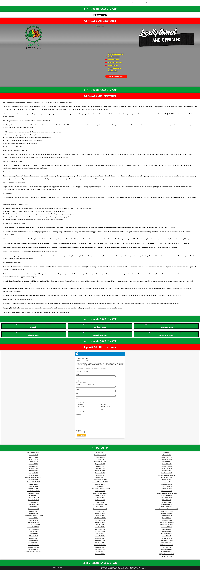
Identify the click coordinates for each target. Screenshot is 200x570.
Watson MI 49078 (166, 536)
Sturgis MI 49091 (166, 518)
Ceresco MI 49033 (33, 506)
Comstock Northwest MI (33, 522)
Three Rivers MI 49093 (166, 524)
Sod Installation (128, 568)
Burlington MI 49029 (33, 493)
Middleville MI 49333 (100, 545)
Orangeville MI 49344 (166, 457)
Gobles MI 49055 (99, 477)
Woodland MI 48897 (166, 551)
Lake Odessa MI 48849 (100, 518)
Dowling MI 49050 (33, 542)
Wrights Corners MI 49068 (166, 554)
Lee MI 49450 (100, 524)
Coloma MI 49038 (33, 518)
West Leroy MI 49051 (166, 542)
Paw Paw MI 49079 (166, 473)
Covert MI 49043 (33, 531)
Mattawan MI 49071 (100, 540)
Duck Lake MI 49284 (33, 545)
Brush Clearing (111, 568)
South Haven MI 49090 (167, 511)
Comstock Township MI (33, 524)
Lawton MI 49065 (100, 522)
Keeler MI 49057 (100, 511)
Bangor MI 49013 (33, 473)
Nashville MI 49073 (100, 551)
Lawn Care (118, 567)
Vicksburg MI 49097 (166, 529)
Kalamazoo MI (100, 506)
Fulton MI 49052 (100, 466)
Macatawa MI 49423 (100, 529)
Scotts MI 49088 (166, 502)
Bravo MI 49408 (33, 486)
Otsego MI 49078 (166, 461)
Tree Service (124, 567)
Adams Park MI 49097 (33, 452)
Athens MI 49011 (33, 468)
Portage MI (167, 482)
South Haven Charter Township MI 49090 (166, 509)
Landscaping (131, 567)
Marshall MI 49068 (100, 536)
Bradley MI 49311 (33, 484)
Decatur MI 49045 (33, 533)
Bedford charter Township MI (33, 477)
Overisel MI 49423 (166, 464)
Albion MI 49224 (33, 459)
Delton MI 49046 (33, 536)
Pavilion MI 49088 (166, 470)
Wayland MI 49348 (167, 538)
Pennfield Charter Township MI (166, 475)
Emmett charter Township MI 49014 (33, 551)
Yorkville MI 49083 (167, 556)
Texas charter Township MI (166, 522)
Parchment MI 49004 (166, 466)
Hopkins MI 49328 (100, 500)
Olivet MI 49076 (166, 455)
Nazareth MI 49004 (100, 554)
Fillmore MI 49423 (100, 459)
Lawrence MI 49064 (100, 520)
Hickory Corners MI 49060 (100, 493)
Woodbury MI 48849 (166, 549)
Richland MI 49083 (167, 488)
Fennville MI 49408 (100, 457)
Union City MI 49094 (166, 527)
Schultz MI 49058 (166, 500)
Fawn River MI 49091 (100, 455)
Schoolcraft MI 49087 (166, 497)
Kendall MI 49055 (100, 513)
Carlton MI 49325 (33, 502)
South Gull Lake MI (166, 506)
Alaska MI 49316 (33, 457)
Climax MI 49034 (33, 511)
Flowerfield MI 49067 (100, 461)
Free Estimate (136, 568)
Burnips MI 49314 (33, 495)
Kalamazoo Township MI (100, 509)
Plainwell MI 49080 (167, 479)
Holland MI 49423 (100, 495)
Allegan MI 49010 (33, 461)
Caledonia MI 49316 (33, 500)
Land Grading (104, 568)
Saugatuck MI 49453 (166, 495)
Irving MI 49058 (100, 502)
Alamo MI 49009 (33, 455)
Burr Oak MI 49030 (33, 497)
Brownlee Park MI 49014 (33, 491)
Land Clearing (138, 567)
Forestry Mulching (120, 568)
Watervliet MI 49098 (166, 533)
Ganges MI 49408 (100, 470)
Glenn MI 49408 (100, 475)
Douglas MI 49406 (33, 540)
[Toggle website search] (146, 3)
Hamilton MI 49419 (100, 484)
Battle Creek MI (33, 475)
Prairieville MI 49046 (166, 484)
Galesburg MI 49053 (100, 468)
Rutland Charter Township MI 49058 (167, 493)
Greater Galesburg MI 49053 (100, 482)
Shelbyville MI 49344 (166, 504)
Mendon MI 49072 (100, 542)
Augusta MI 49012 (33, 470)
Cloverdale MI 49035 (33, 513)
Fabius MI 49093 (99, 452)
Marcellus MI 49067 (100, 531)
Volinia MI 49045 (166, 531)
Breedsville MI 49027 (33, 488)
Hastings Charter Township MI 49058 (100, 488)
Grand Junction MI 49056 (100, 479)
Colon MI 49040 (33, 520)
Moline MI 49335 (100, 547)
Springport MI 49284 (166, 515)
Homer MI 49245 (100, 497)
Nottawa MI (166, 452)
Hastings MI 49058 (100, 491)
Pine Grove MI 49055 (166, 477)
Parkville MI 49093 (167, 468)
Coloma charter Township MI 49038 (33, 515)
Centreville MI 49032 (33, 504)
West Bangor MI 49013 (167, 540)
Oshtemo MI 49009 (167, 459)
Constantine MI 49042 (33, 527)
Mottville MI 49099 (100, 549)
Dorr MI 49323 (33, 538)
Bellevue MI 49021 (33, 479)
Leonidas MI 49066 (100, 527)
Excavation (112, 567)
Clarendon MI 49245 (33, 509)
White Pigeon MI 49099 (166, 545)
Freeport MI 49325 (100, 464)
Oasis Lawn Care (104, 567)
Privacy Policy (143, 568)
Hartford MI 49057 (100, 486)
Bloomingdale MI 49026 (33, 482)
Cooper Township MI (33, 529)
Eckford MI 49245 (33, 549)
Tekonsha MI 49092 (166, 520)
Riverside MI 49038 (166, 491)
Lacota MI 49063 (100, 515)
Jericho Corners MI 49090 (100, 504)
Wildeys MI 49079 (166, 547)
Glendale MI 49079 (100, 473)
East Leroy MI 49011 (33, 547)
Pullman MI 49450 (167, 486)
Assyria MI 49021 (33, 466)
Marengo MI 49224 (100, 533)
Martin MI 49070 (100, 538)
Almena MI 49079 (33, 464)
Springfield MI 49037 (166, 513)
